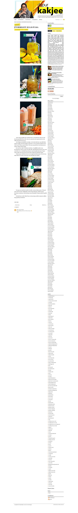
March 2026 (50, 109)
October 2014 (50, 228)
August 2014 (50, 231)
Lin (17, 209)
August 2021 (50, 154)
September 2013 (50, 246)
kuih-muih (50, 396)
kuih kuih (49, 393)
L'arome (53, 53)
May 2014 (49, 235)
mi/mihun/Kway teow (52, 422)
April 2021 (49, 158)
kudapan (57, 53)
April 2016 (49, 203)
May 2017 (49, 186)
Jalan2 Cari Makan (53, 41)
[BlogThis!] (15, 202)
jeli (48, 365)
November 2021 (50, 150)
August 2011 (50, 281)
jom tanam (50, 367)
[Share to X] (16, 202)
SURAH (62, 63)
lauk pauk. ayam (50, 407)
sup (58, 52)
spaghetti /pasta (51, 470)
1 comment (26, 29)
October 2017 (50, 182)
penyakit (54, 61)
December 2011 (50, 276)
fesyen (58, 64)
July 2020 (49, 171)
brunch (49, 53)
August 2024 (50, 116)
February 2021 (50, 161)
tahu (53, 59)
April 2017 (49, 188)
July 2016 (49, 199)
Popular (50, 30)
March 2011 (49, 288)
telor (61, 48)
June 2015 (49, 217)
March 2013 (49, 255)
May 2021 (49, 157)
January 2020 (50, 174)
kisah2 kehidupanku (51, 384)
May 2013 (49, 252)
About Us (54, 504)
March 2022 (50, 144)
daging (57, 40)
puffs (48, 58)
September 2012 (50, 263)
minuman (49, 428)
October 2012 (50, 262)
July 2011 (49, 283)
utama (15, 19)
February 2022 (50, 146)
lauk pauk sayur (50, 405)
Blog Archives (59, 30)
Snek (52, 49)
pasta (49, 436)
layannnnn (50, 51)
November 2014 (50, 227)
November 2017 (50, 181)
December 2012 (50, 259)
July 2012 (49, 266)
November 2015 (50, 210)
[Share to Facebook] (17, 202)
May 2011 (49, 285)
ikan (63, 40)
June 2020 (49, 172)
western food (61, 51)
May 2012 (49, 269)
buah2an (57, 54)
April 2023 (49, 129)
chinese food (50, 40)
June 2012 (49, 267)
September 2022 (50, 137)
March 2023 (50, 130)
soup (59, 63)
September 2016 (50, 196)
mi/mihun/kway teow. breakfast (53, 424)
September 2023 (50, 122)
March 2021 (49, 160)
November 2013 (50, 243)
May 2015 (49, 218)
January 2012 (50, 274)
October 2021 (50, 151)
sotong (53, 54)
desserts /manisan (51, 339)
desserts (49, 337)
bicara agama (58, 50)
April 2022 (49, 143)
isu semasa (61, 35)
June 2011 (49, 284)
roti (48, 49)
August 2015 (50, 214)
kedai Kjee (55, 51)
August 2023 (50, 123)
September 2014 (50, 229)
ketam (59, 60)
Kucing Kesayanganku (58, 55)
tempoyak (52, 58)
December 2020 (50, 164)
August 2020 (50, 169)
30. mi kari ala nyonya (56, 79)
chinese (49, 327)
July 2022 (49, 140)
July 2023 (49, 125)
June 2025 (49, 114)
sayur (50, 54)
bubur (49, 320)
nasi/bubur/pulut (51, 44)
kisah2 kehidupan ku (51, 382)
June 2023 (49, 126)
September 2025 (50, 111)
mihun (49, 427)
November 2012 (50, 260)
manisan (49, 416)
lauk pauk (50, 35)
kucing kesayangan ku (52, 388)
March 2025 (50, 115)
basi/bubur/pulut (51, 303)
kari (51, 50)
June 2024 (49, 119)
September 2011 (50, 280)
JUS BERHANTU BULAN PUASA (26, 27)
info (55, 57)
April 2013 (49, 253)
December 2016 (50, 193)
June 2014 (49, 234)
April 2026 (49, 108)
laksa (60, 64)
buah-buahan (50, 316)
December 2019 (50, 175)
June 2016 (49, 200)
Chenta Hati (57, 61)
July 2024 (49, 118)
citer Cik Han (49, 61)
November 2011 (50, 277)
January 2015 (50, 224)
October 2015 (50, 211)
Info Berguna (61, 44)
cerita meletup (27, 19)
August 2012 (50, 264)
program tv (50, 48)
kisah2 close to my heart (56, 37)
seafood (62, 53)
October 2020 (50, 167)
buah (55, 64)
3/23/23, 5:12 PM (21, 209)
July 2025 (49, 112)
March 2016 (50, 204)
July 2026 (49, 104)
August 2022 (50, 139)
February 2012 (50, 273)
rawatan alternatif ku (59, 58)
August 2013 (50, 248)
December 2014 (50, 225)
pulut (49, 450)
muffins (62, 61)
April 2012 (49, 270)
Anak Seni (54, 37)
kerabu (59, 62)
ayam (61, 38)
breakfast (56, 45)
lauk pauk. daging (51, 408)
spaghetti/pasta (59, 56)
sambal (51, 45)
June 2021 (49, 155)
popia (48, 64)
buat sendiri (61, 59)
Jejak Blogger (50, 60)
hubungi (40, 19)
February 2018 (50, 178)
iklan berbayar (55, 60)
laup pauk (49, 411)
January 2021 (50, 162)
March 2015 (49, 221)
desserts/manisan (51, 43)
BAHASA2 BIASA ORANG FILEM (57, 66)
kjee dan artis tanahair (59, 49)
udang (56, 48)
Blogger (57, 98)
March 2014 (50, 238)
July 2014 (49, 232)
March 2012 (49, 271)
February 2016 (50, 206)
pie (54, 56)
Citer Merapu (50, 331)
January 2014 (50, 241)
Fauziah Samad (18, 29)
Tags (54, 30)
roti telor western (51, 456)
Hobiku (56, 59)
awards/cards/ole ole (52, 300)
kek (49, 373)
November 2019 (50, 176)
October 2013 (50, 245)
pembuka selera (50, 439)
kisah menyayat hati (52, 52)
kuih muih (50, 39)
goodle (50, 499)
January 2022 (50, 147)
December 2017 (50, 179)
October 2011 (50, 278)
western (49, 484)
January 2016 (50, 207)
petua (62, 60)
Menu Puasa (50, 55)
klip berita (62, 41)
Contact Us (62, 504)
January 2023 (50, 133)
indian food (50, 353)
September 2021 (50, 153)
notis (52, 57)
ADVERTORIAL (52, 64)
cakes (61, 54)
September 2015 (50, 213)
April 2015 (49, 220)
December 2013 (50, 242)
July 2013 (49, 249)
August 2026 (50, 102)
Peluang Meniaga (51, 438)
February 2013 (50, 256)
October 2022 (50, 136)
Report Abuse (51, 488)
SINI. (15, 194)
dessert (49, 336)
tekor (49, 478)
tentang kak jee (35, 19)
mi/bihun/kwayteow (51, 421)
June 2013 (49, 250)
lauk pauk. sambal (51, 410)
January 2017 (50, 192)
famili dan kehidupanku (57, 47)
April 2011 (49, 287)
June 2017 (49, 185)
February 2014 (50, 239)
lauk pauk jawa (58, 39)
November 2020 (50, 165)
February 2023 (50, 132)
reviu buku (55, 63)
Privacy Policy (58, 504)
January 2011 (50, 291)
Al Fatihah (62, 45)
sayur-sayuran (56, 42)
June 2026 (49, 105)
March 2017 (49, 189)
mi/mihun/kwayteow (54, 46)
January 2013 (50, 257)
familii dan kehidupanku (52, 345)
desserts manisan (51, 340)
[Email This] (14, 202)
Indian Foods (60, 57)
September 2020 (50, 168)
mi (48, 419)
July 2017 (49, 183)
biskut (61, 52)
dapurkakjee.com (22, 504)
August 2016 (50, 197)
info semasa (50, 359)
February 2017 (50, 190)
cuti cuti (49, 59)
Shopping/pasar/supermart (52, 62)
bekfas (49, 57)
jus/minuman (50, 56)
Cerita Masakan (20, 19)
